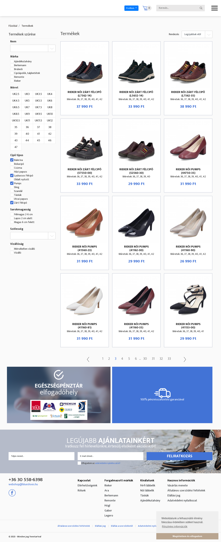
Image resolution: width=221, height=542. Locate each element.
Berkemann (20, 65)
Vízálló (17, 253)
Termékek (27, 26)
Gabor (108, 510)
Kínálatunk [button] (147, 480)
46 (49, 140)
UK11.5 (38, 120)
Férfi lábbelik (147, 485)
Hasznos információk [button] (181, 480)
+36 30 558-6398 (26, 480)
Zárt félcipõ (20, 203)
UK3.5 (38, 94)
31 (153, 359)
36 (27, 127)
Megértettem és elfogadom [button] (187, 536)
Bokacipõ (19, 164)
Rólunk (82, 490)
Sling (16, 187)
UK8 (49, 107)
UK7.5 (38, 107)
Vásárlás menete (177, 485)
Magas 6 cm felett (24, 222)
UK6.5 (15, 107)
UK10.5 (16, 120)
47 (15, 147)
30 (145, 359)
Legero (109, 515)
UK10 (50, 114)
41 (38, 133)
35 (15, 127)
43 (15, 140)
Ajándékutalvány (23, 62)
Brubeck (18, 69)
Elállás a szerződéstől (122, 526)
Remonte (19, 77)
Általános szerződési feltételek (186, 490)
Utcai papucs (21, 199)
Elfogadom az (101, 463)
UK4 (49, 94)
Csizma (18, 168)
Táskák (18, 195)
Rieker (17, 81)
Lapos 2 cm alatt (23, 218)
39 (15, 133)
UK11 (27, 120)
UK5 (27, 100)
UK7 (27, 107)
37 (38, 127)
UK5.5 (38, 100)
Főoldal (13, 26)
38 (49, 127)
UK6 (49, 100)
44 (27, 140)
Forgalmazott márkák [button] (119, 480)
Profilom (130, 8)
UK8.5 (15, 114)
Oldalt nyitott (21, 180)
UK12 (50, 120)
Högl (107, 505)
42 (49, 133)
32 (161, 359)
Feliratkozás (179, 456)
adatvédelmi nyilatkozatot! (107, 463)
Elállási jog (173, 495)
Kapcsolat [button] (84, 480)
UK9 (27, 114)
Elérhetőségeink (87, 485)
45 (38, 140)
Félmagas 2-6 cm (23, 215)
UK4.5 (15, 100)
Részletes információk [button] (174, 526)
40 (27, 133)
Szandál (18, 191)
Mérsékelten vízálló (24, 249)
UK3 (27, 94)
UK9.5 (38, 114)
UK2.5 (15, 94)
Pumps (17, 183)
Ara (107, 490)
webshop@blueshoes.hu (23, 484)
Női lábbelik (147, 490)
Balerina (18, 160)
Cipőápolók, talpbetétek (27, 73)
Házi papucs (20, 172)
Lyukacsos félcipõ (23, 176)
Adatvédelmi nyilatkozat (182, 500)
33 (169, 359)
